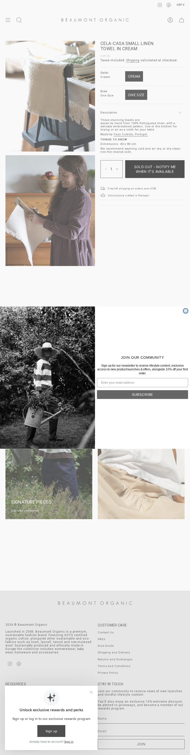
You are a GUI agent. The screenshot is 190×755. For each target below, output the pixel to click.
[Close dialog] (185, 310)
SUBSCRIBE (142, 394)
